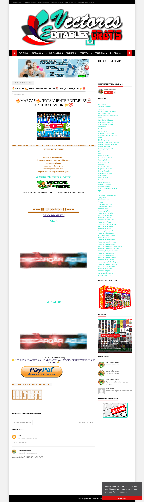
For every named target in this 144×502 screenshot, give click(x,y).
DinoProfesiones (103, 140)
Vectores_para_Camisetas (106, 244)
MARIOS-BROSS (103, 166)
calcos (100, 118)
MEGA (53, 220)
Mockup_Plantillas (104, 171)
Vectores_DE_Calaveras (106, 220)
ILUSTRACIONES (103, 162)
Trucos (100, 202)
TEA (99, 193)
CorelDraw (101, 129)
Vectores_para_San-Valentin (107, 264)
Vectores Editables (24, 451)
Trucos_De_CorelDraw (105, 204)
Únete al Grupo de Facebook (86, 2)
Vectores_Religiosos (104, 271)
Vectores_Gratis (103, 237)
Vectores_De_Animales (105, 213)
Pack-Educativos (103, 178)
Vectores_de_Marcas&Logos (22, 83)
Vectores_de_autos (104, 217)
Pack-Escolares (103, 180)
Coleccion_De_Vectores (105, 124)
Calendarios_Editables (105, 120)
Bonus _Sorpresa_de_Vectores (108, 115)
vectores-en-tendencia (105, 273)
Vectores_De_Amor (104, 211)
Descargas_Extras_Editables (107, 135)
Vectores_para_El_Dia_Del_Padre (108, 248)
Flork (100, 153)
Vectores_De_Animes (105, 215)
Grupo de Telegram (43, 2)
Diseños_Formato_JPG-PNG (107, 144)
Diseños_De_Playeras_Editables (108, 142)
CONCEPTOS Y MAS (53, 53)
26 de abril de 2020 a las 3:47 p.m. (27, 438)
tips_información (103, 200)
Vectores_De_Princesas (105, 226)
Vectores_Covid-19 (104, 209)
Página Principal (17, 2)
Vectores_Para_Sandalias (106, 266)
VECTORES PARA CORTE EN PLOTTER (53, 177)
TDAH (100, 191)
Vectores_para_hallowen (106, 255)
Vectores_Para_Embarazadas (108, 251)
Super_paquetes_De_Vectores (108, 189)
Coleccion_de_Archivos (105, 122)
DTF (99, 151)
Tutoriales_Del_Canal (105, 206)
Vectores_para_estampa (106, 253)
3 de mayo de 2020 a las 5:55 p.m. (27, 453)
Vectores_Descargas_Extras (107, 231)
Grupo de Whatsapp (57, 2)
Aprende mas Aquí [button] (120, 492)
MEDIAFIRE (53, 302)
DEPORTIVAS (102, 131)
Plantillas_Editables (104, 184)
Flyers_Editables (103, 155)
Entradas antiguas (85, 422)
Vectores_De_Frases (104, 222)
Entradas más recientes (23, 422)
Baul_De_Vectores (104, 113)
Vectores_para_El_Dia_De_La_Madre (110, 246)
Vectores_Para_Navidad (106, 260)
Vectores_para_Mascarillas (107, 257)
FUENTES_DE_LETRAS (105, 158)
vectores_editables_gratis (106, 235)
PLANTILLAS (23, 53)
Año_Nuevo (102, 104)
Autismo (101, 109)
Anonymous (110, 388)
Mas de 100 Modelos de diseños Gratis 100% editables (114, 343)
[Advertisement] (53, 237)
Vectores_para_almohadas (107, 242)
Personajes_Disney (104, 182)
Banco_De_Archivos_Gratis (107, 111)
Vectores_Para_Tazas (105, 268)
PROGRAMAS (100, 53)
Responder (94, 437)
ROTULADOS (36, 53)
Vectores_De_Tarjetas (105, 229)
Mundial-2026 (102, 175)
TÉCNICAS (70, 53)
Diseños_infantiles (104, 146)
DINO (100, 138)
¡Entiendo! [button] (122, 498)
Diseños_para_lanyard (105, 149)
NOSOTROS (114, 53)
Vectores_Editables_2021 (106, 233)
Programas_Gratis (104, 186)
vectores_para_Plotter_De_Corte (108, 262)
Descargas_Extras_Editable (107, 133)
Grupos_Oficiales (103, 160)
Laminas (101, 164)
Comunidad (102, 127)
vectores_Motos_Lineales (106, 240)
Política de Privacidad (30, 2)
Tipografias (102, 197)
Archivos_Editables (104, 107)
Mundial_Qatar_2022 (105, 173)
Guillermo (20, 436)
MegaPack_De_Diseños (105, 169)
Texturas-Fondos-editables (107, 195)
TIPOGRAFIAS (84, 53)
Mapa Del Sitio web (70, 2)
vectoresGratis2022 (104, 275)
